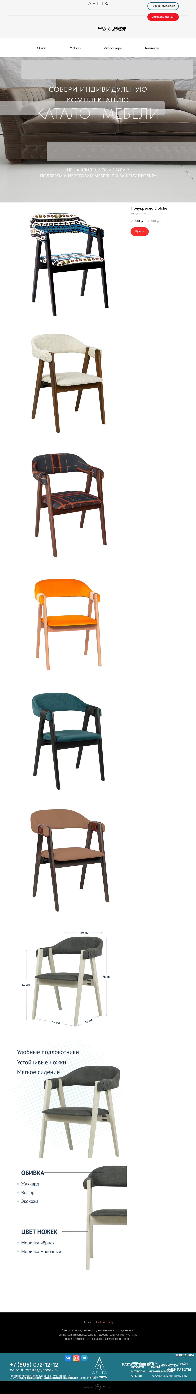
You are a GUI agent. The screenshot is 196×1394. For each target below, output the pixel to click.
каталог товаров (112, 27)
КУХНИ (153, 1363)
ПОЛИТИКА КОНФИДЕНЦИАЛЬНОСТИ (169, 1376)
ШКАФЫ (154, 1367)
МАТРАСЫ (138, 1371)
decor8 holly (106, 1322)
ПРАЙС (183, 1364)
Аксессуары (113, 48)
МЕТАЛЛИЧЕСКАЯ (161, 1371)
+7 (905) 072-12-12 (34, 1364)
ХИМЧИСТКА (168, 1365)
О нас (42, 48)
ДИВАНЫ (137, 1363)
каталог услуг (114, 29)
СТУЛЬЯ (136, 1375)
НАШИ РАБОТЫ (179, 1369)
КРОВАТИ (137, 1367)
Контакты (152, 48)
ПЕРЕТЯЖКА (184, 1355)
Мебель (75, 48)
